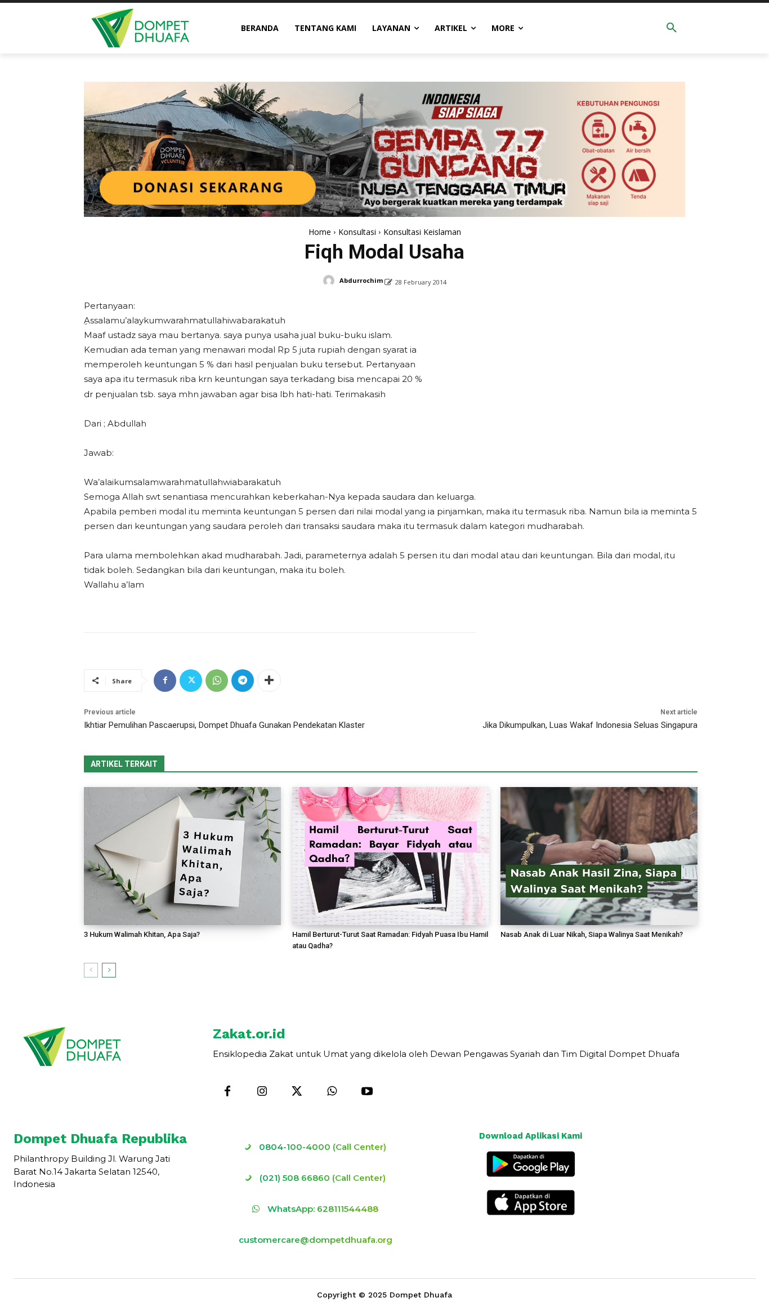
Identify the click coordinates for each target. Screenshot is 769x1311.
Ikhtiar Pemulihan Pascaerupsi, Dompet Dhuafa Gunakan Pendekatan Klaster (224, 725)
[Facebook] (165, 680)
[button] (671, 28)
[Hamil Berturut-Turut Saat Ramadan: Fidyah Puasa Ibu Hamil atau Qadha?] (390, 856)
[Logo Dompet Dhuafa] (140, 28)
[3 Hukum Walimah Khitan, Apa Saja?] (182, 856)
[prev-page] (91, 970)
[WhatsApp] (216, 680)
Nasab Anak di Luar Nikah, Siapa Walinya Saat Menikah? (591, 934)
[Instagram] (262, 1091)
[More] (269, 680)
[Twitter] (191, 680)
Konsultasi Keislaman (422, 231)
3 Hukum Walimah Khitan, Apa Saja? (142, 934)
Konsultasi (357, 231)
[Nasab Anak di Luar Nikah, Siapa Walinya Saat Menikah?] (599, 856)
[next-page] (109, 970)
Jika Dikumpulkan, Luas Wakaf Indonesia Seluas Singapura (590, 725)
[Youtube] (367, 1091)
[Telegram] (242, 680)
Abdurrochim (361, 280)
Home (320, 231)
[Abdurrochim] (330, 280)
